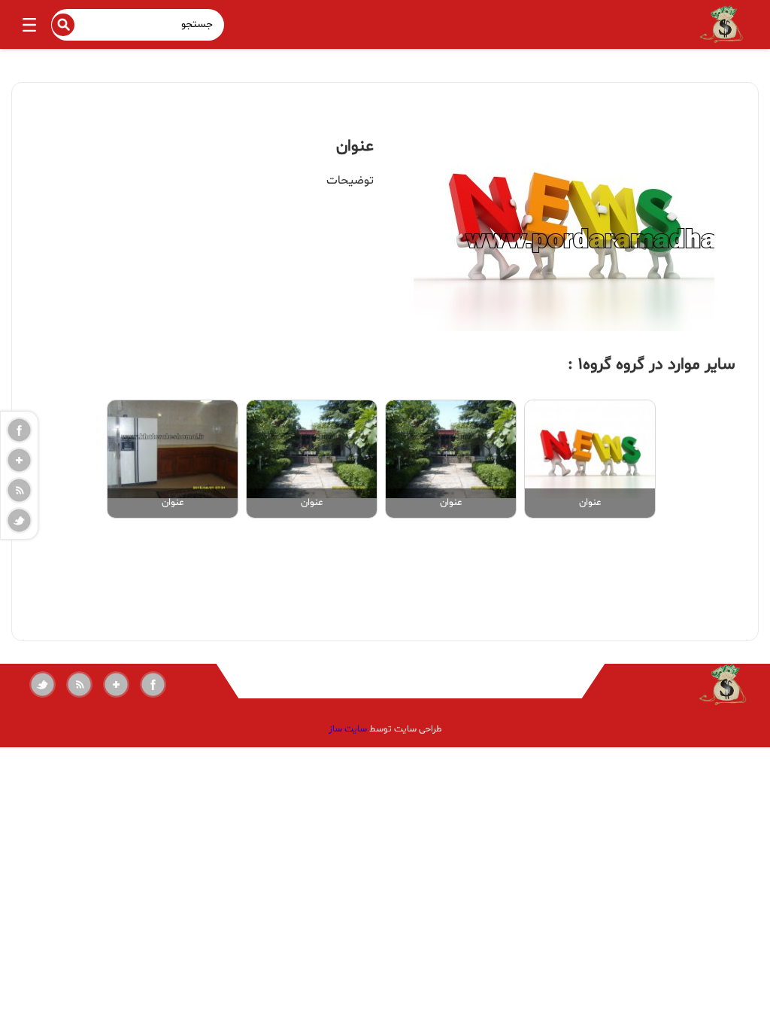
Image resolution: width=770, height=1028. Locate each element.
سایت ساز (348, 729)
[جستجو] (63, 25)
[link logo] (680, 684)
